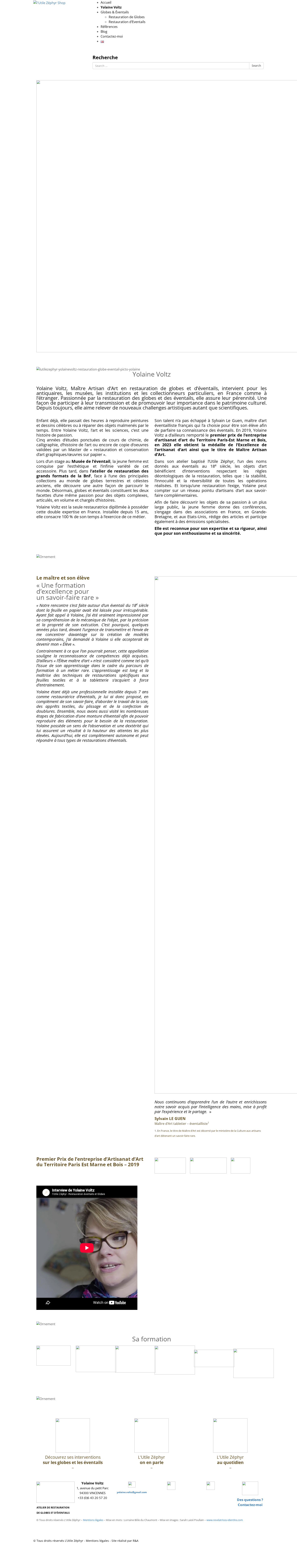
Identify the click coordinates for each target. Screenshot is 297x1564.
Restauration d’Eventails (127, 22)
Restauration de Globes (127, 17)
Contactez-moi (112, 36)
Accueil (106, 2)
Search (256, 65)
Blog (104, 31)
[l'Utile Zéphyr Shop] (49, 2)
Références (109, 26)
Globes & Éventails (115, 12)
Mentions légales (93, 1520)
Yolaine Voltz (111, 7)
